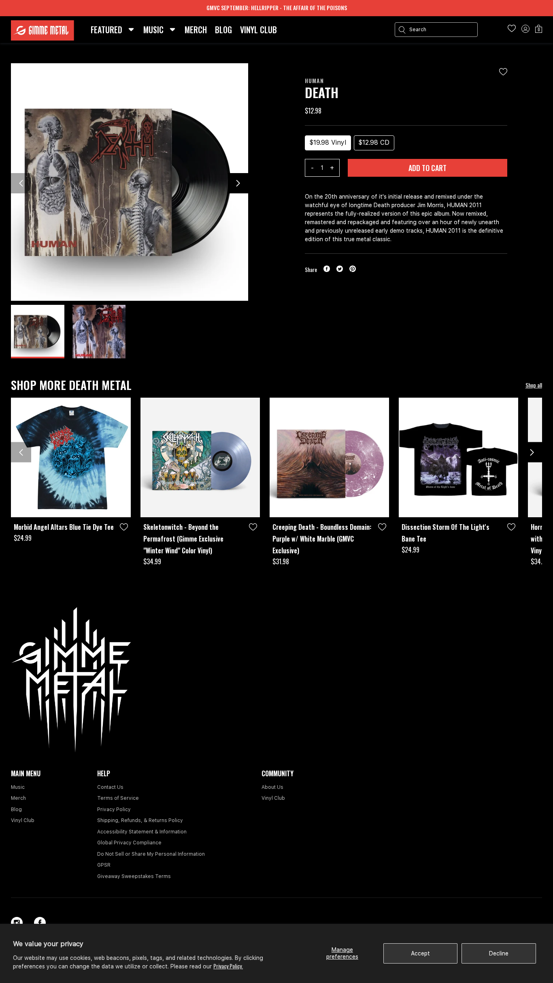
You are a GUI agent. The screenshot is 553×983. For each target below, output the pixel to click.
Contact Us (110, 787)
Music (18, 787)
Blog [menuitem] (223, 30)
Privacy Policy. (228, 966)
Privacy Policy (114, 809)
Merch (18, 798)
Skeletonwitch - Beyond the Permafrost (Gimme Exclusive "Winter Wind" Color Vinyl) (183, 538)
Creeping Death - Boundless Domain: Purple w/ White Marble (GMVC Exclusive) (321, 538)
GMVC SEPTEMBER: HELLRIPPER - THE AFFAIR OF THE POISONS (276, 7)
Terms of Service (118, 798)
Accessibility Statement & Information (142, 832)
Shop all (533, 385)
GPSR (104, 865)
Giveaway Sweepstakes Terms (134, 876)
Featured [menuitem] (106, 30)
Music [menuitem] (153, 30)
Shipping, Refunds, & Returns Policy (140, 820)
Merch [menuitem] (196, 30)
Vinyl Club (22, 820)
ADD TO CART (427, 168)
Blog (16, 809)
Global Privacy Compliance (129, 843)
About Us (272, 787)
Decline (498, 953)
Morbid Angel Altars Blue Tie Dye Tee (64, 527)
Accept (420, 953)
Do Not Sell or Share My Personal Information (151, 854)
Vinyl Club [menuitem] (258, 30)
